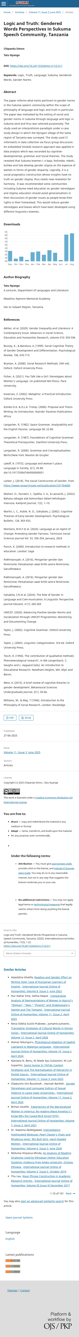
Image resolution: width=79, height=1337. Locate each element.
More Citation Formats (18, 953)
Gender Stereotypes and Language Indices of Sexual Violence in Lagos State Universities (43, 1088)
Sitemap (12, 1290)
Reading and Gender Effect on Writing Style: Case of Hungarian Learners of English (41, 982)
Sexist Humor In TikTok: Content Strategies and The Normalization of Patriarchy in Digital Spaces (41, 1069)
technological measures (47, 904)
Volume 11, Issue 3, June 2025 (45, 12)
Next (68, 1193)
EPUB (27, 717)
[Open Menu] (3, 3)
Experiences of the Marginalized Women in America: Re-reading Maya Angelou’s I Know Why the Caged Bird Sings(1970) (41, 1111)
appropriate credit (62, 863)
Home (7, 12)
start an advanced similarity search (42, 1201)
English (10, 1239)
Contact (25, 1290)
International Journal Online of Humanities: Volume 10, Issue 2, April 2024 (41, 1051)
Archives (19, 12)
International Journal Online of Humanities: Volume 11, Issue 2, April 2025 (40, 1014)
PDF (11, 717)
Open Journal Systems (19, 1217)
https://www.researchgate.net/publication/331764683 (37, 485)
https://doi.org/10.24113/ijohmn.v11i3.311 (36, 66)
